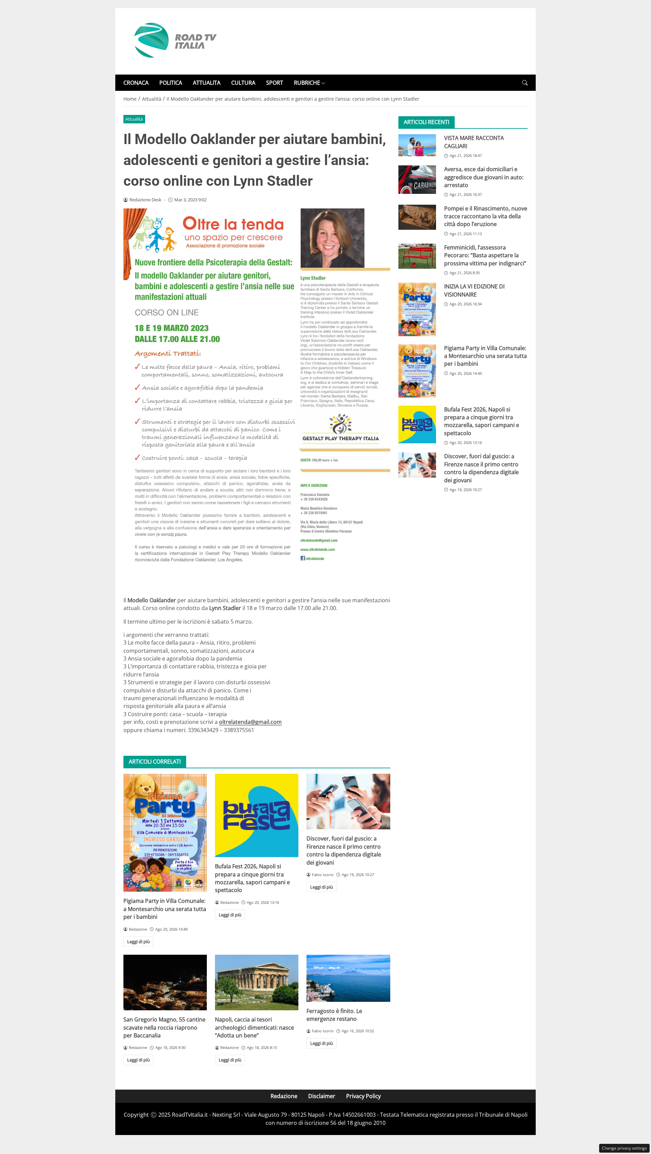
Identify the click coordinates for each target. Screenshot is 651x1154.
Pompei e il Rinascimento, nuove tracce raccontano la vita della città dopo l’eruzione (485, 216)
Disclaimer (321, 1096)
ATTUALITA (206, 82)
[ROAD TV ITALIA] (174, 40)
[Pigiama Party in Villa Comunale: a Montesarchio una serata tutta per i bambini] (165, 833)
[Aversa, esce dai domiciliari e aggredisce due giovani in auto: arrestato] (417, 179)
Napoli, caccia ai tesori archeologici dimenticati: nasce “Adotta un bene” (254, 1027)
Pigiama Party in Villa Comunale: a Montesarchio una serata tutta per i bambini (164, 908)
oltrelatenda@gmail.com (250, 722)
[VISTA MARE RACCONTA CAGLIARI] (417, 145)
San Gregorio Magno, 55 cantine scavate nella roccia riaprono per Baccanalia (164, 1027)
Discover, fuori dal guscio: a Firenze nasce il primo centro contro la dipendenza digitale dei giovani (344, 850)
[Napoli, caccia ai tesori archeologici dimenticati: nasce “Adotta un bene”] (256, 982)
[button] (525, 83)
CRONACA (136, 82)
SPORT (274, 82)
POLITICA (170, 82)
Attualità (134, 119)
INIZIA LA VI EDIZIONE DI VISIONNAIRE (474, 290)
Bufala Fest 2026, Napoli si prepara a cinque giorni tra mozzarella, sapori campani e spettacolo (252, 878)
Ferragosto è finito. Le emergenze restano (334, 1015)
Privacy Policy (363, 1096)
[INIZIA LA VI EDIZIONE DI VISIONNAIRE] (417, 309)
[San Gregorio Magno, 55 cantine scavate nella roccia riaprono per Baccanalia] (165, 982)
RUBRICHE (307, 82)
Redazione (284, 1096)
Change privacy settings (624, 1148)
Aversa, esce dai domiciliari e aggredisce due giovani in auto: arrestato (484, 177)
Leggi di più (138, 941)
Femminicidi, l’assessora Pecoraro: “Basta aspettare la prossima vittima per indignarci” (485, 255)
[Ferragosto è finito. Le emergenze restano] (348, 978)
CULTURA (243, 82)
